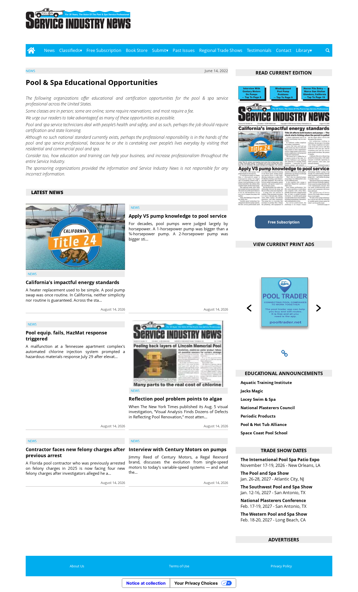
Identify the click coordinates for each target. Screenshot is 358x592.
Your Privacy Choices (196, 583)
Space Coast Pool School (264, 432)
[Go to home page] (31, 50)
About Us (77, 566)
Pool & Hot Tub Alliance (264, 424)
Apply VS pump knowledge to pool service (178, 216)
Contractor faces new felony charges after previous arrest (75, 452)
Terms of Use (179, 566)
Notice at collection (146, 583)
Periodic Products (258, 416)
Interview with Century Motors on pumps (177, 449)
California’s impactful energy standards (72, 282)
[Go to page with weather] (286, 23)
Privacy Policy (281, 566)
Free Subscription (103, 50)
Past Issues (184, 50)
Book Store (137, 50)
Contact (283, 50)
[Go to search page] (327, 50)
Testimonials (259, 50)
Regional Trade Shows (220, 50)
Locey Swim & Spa (258, 399)
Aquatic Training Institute (266, 382)
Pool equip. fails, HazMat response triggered (66, 335)
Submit (159, 50)
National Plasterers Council (268, 407)
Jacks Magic (252, 390)
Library (303, 50)
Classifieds (69, 50)
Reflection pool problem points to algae (175, 399)
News (49, 50)
